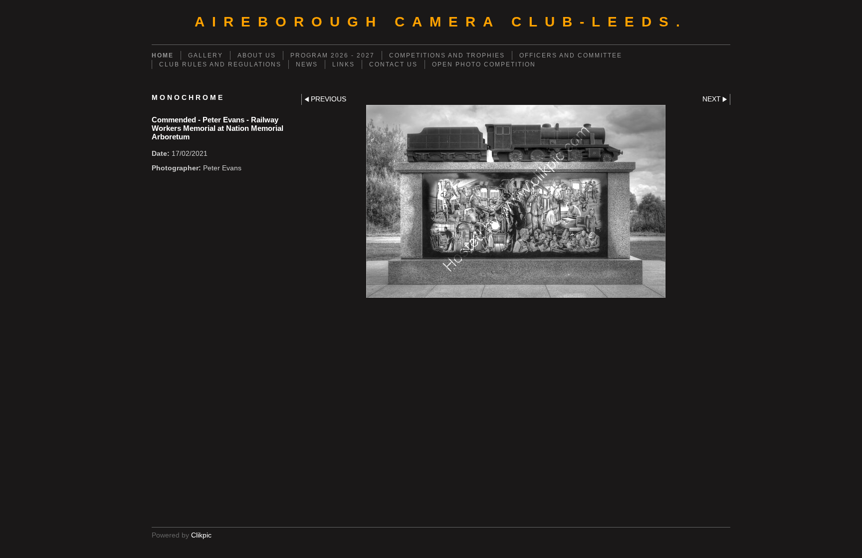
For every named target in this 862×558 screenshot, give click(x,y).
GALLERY (205, 55)
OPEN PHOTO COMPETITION (484, 64)
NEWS (307, 64)
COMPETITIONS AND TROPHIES (447, 55)
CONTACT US (393, 64)
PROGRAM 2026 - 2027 (332, 55)
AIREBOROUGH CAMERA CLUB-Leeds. (441, 21)
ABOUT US (256, 55)
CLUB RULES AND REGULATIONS (220, 64)
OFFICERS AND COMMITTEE (570, 55)
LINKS (343, 64)
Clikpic (201, 535)
